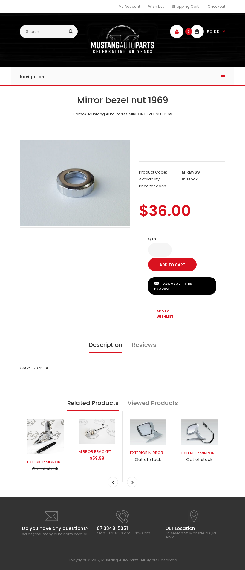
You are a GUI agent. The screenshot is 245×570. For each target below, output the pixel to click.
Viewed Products (153, 403)
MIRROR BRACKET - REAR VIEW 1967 (111, 451)
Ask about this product (173, 286)
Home (79, 114)
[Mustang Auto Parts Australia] (122, 52)
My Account (129, 6)
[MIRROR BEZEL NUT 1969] (75, 183)
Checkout (216, 6)
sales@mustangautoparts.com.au (55, 534)
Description (105, 345)
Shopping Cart (185, 6)
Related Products (93, 403)
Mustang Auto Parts (106, 114)
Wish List (156, 6)
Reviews (144, 345)
